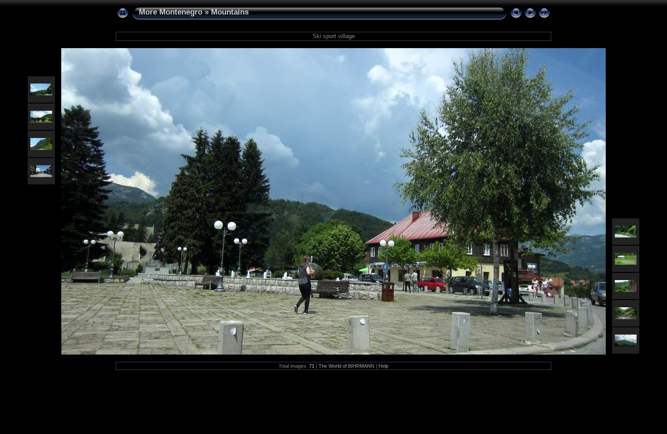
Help (383, 366)
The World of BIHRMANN (346, 366)
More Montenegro (170, 12)
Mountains (230, 12)
